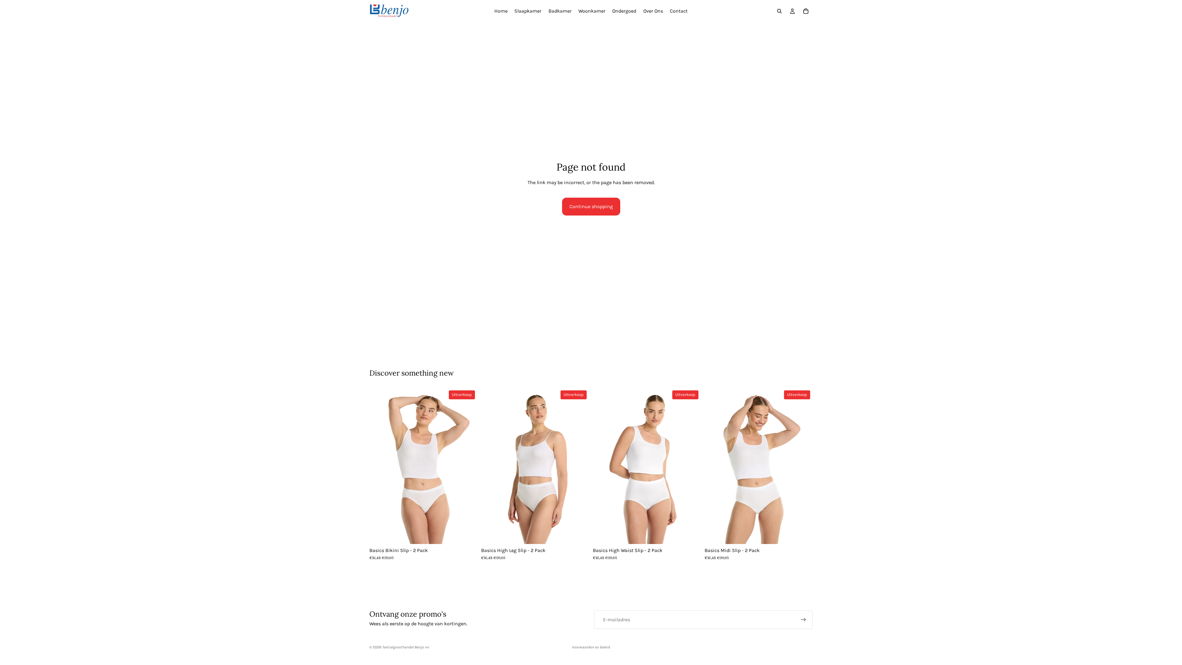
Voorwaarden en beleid (591, 647)
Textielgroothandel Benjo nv (405, 647)
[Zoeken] (779, 11)
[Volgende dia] (468, 466)
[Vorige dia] (378, 466)
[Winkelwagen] (806, 11)
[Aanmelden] (803, 619)
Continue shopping (591, 206)
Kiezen (696, 535)
